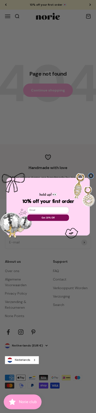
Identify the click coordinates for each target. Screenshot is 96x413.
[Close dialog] (91, 175)
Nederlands (22, 360)
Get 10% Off (48, 217)
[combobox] (22, 360)
